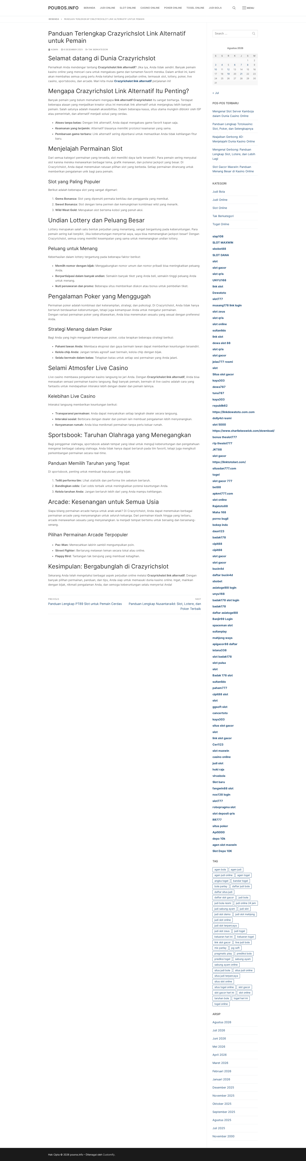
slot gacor (244, 987)
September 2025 (223, 1112)
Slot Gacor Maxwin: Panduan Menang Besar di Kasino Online (233, 169)
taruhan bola (221, 998)
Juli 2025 (218, 1128)
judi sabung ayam (224, 908)
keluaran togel (245, 936)
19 (228, 74)
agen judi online (223, 875)
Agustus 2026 (221, 1022)
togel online (221, 1003)
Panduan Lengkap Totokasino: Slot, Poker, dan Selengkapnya (232, 126)
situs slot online (223, 981)
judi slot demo (222, 914)
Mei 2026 (218, 1046)
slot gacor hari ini (224, 992)
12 (228, 69)
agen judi (236, 869)
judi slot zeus (222, 930)
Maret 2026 (220, 1063)
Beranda (54, 19)
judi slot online (222, 919)
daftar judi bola (241, 886)
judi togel (239, 930)
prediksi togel (222, 958)
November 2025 (223, 1095)
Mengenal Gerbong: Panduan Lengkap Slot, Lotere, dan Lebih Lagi (233, 154)
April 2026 (219, 1054)
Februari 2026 (221, 1071)
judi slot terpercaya (225, 925)
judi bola (243, 897)
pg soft (235, 947)
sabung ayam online (226, 964)
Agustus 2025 (221, 1120)
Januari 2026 (221, 1079)
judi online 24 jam (246, 903)
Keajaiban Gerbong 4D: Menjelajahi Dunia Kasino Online (233, 139)
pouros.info (63, 7)
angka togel (221, 880)
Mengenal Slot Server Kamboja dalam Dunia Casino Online (233, 113)
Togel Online (220, 224)
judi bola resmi (222, 903)
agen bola (220, 869)
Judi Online (219, 199)
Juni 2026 (219, 1038)
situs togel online (224, 987)
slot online (244, 992)
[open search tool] (234, 8)
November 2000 (223, 1136)
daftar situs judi (223, 891)
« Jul (215, 93)
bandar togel (240, 880)
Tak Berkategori (98, 49)
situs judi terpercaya (226, 975)
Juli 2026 (218, 1030)
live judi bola (242, 942)
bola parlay (220, 886)
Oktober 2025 (221, 1103)
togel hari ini (241, 998)
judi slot (244, 908)
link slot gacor (222, 942)
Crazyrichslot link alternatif (133, 81)
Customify (109, 1154)
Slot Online (219, 208)
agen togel (243, 875)
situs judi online (244, 970)
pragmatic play (223, 953)
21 (241, 74)
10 (215, 69)
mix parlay (220, 947)
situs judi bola (222, 970)
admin (54, 49)
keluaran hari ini (223, 936)
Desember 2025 (223, 1087)
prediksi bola (244, 953)
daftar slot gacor (224, 897)
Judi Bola (218, 191)
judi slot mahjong (245, 914)
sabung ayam (243, 958)
